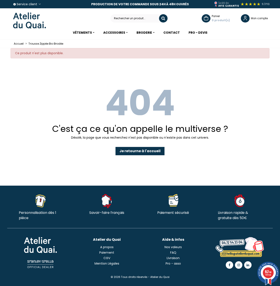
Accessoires (114, 32)
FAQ (173, 252)
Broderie (144, 32)
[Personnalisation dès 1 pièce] (40, 199)
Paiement (106, 252)
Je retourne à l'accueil (140, 150)
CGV (106, 258)
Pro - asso (173, 263)
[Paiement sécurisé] (173, 199)
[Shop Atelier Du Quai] (29, 20)
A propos (107, 247)
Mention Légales (106, 263)
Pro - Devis (198, 32)
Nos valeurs (173, 247)
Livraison (173, 258)
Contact (171, 32)
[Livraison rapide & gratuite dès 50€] (239, 199)
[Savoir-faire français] (107, 199)
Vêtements (82, 32)
